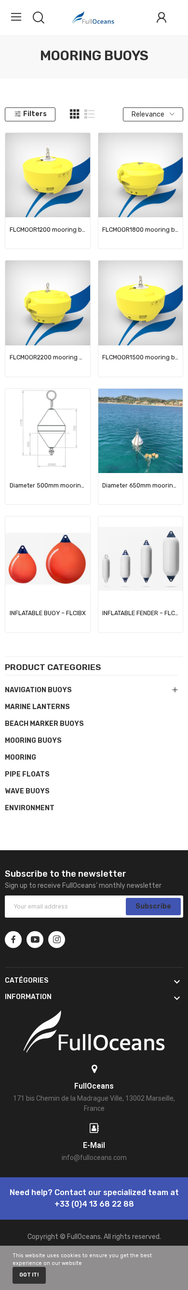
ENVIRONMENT (29, 808)
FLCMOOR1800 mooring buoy (140, 229)
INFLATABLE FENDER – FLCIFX (140, 613)
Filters (35, 114)
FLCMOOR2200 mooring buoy (48, 357)
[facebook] (13, 939)
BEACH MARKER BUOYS (44, 724)
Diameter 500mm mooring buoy (48, 485)
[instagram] (56, 939)
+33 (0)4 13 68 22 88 (94, 1204)
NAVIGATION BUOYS (38, 690)
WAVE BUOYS (27, 791)
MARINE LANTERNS (37, 707)
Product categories (53, 667)
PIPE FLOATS (27, 774)
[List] (89, 114)
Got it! (29, 1275)
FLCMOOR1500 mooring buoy (140, 357)
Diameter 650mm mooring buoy (140, 485)
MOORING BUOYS (33, 741)
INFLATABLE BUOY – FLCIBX (48, 613)
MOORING (20, 757)
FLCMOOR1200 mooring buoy (48, 229)
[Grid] (75, 114)
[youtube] (35, 939)
